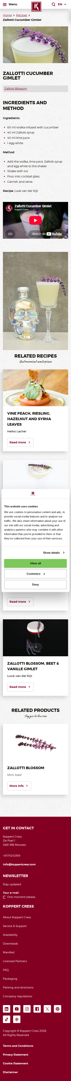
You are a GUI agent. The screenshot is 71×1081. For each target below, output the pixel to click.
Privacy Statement (15, 1054)
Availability (10, 935)
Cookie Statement (15, 1063)
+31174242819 (11, 855)
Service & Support (15, 926)
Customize (33, 573)
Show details (51, 552)
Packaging (10, 978)
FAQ (6, 970)
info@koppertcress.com (19, 864)
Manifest (9, 952)
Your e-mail (11, 893)
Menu (13, 4)
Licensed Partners (15, 961)
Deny (35, 584)
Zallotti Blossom (15, 88)
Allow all (35, 563)
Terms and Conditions (18, 1046)
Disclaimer (10, 1072)
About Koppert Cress (17, 917)
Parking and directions (18, 987)
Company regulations (17, 996)
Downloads (10, 943)
